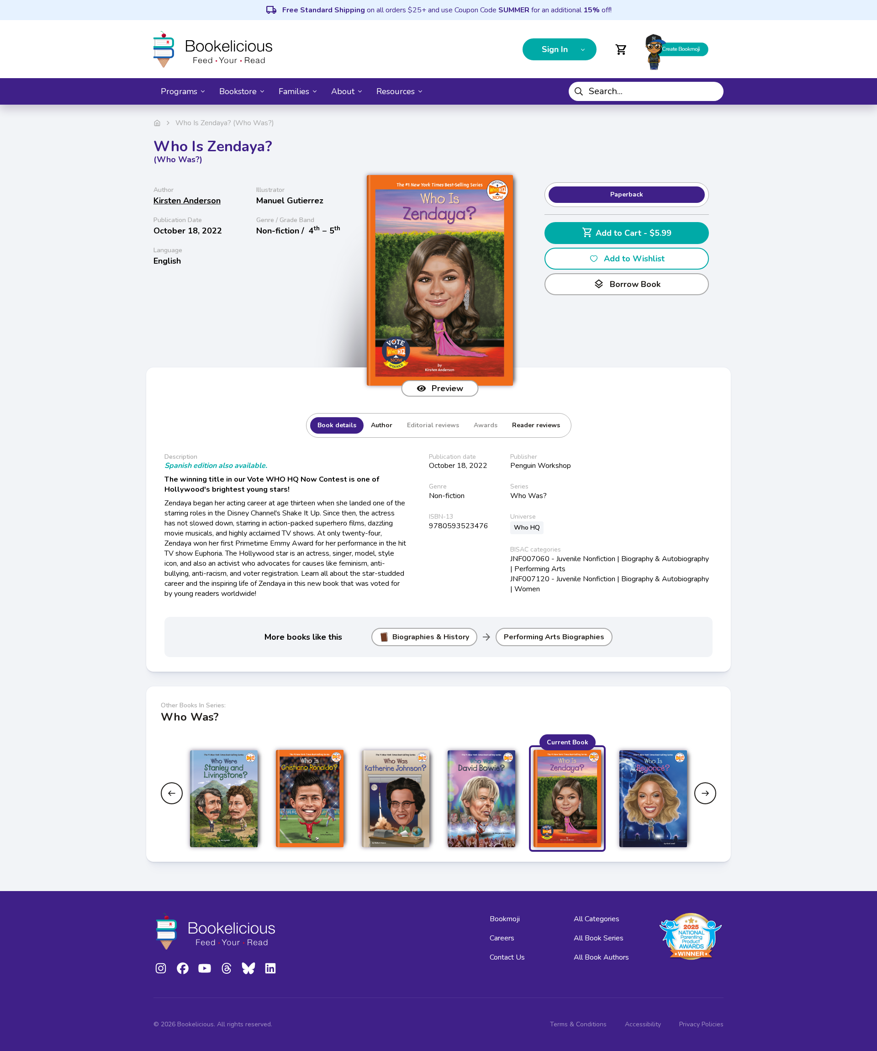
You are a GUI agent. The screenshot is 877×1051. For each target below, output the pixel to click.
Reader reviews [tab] (536, 425)
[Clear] (713, 91)
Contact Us (507, 957)
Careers (502, 938)
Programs (179, 91)
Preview (447, 388)
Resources (395, 91)
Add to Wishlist (634, 258)
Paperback (626, 194)
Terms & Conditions (578, 1024)
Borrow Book (626, 284)
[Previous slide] (172, 793)
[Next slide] (705, 793)
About (342, 91)
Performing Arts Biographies (554, 637)
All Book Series (598, 938)
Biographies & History (430, 637)
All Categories (596, 919)
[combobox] (646, 91)
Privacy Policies (701, 1024)
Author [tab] (381, 425)
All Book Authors (601, 957)
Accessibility (643, 1024)
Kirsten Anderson (187, 200)
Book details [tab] (336, 425)
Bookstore (238, 91)
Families (294, 91)
